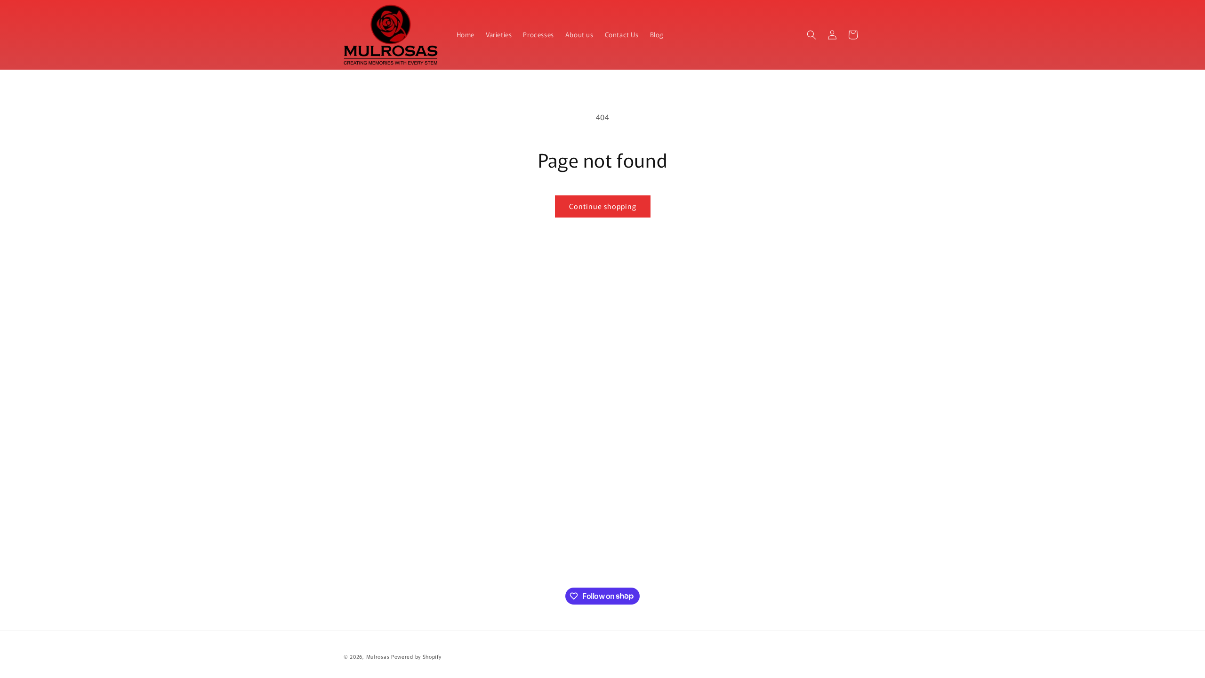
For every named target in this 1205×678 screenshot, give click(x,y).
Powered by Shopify (416, 656)
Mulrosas (378, 656)
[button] (811, 34)
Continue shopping (602, 206)
